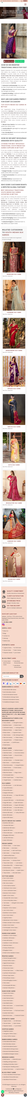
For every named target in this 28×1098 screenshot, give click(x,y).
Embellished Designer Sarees (11, 702)
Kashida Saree (17, 780)
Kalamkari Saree (7, 753)
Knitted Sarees (7, 868)
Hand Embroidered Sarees (10, 694)
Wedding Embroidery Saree (10, 1064)
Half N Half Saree (16, 850)
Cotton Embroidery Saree (10, 900)
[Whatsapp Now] (2, 1091)
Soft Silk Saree (18, 785)
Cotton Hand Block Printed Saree (6, 663)
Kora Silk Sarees (7, 797)
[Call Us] (25, 1095)
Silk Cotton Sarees (8, 883)
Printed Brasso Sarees (8, 978)
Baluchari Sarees (7, 772)
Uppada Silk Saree (8, 830)
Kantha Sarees (16, 762)
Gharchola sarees (8, 765)
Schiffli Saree (15, 742)
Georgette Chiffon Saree (9, 1033)
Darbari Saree (18, 865)
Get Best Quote (9, 61)
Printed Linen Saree (8, 968)
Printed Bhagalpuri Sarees (10, 980)
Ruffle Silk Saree (7, 810)
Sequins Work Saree (8, 993)
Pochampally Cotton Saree (10, 927)
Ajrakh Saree (20, 870)
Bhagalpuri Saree (7, 950)
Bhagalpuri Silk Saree (8, 835)
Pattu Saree (6, 983)
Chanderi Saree (19, 760)
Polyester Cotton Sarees (9, 908)
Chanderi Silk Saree (8, 825)
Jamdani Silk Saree (8, 837)
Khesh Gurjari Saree (8, 777)
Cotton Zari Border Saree (9, 890)
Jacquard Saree (7, 740)
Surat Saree (6, 850)
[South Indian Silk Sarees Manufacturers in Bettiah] (14, 41)
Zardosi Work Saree (8, 1069)
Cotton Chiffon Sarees (9, 1036)
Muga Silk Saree (7, 802)
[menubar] (25, 4)
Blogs (4, 633)
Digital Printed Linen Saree (10, 858)
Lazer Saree (6, 742)
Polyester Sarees (7, 652)
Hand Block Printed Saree (17, 666)
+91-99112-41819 (7, 622)
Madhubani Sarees (8, 1008)
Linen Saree (17, 845)
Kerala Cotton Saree (8, 925)
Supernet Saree (17, 732)
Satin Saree (6, 853)
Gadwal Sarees (7, 767)
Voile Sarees (6, 905)
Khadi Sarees (6, 745)
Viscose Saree (7, 650)
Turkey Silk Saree (20, 812)
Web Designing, (9, 1090)
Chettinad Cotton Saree (9, 888)
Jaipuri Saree (18, 730)
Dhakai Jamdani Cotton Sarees (11, 922)
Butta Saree (6, 860)
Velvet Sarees (6, 735)
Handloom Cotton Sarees (10, 935)
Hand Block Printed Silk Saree (18, 662)
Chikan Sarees (19, 737)
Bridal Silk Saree (17, 1059)
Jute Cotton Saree (8, 910)
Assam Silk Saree (7, 840)
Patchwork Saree (19, 1010)
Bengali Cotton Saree (17, 903)
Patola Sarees (17, 767)
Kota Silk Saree (19, 833)
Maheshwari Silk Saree (9, 828)
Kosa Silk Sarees (19, 807)
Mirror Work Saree (7, 1005)
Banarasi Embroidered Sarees (11, 699)
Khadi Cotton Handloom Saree (11, 953)
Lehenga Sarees (20, 727)
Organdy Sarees (7, 917)
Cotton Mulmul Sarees (9, 885)
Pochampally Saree (8, 775)
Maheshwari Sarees (8, 770)
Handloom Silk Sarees (8, 938)
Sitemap (5, 638)
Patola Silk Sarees (7, 940)
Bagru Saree (18, 772)
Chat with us (20, 61)
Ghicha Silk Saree (7, 833)
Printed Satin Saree (8, 970)
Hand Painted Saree (8, 998)
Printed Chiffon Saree (9, 960)
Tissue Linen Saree (8, 863)
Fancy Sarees (6, 722)
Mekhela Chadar (7, 755)
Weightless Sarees (8, 1031)
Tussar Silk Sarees (7, 788)
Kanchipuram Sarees (8, 870)
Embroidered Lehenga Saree (11, 697)
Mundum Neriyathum (8, 988)
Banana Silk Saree (7, 812)
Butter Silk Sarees (7, 815)
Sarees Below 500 (7, 865)
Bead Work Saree (7, 1015)
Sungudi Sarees (20, 765)
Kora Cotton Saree (8, 915)
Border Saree (18, 725)
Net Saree (14, 848)
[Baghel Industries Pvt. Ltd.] (7, 4)
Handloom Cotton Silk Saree (10, 943)
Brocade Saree (17, 873)
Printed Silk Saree (7, 790)
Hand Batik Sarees (8, 1003)
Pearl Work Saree (7, 1010)
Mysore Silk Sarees (8, 817)
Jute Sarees (19, 863)
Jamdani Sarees (7, 760)
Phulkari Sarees (18, 740)
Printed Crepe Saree (8, 975)
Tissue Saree (6, 873)
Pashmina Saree (7, 945)
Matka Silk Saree (7, 807)
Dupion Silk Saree (19, 805)
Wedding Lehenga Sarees (10, 1061)
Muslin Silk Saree (18, 802)
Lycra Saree (17, 652)
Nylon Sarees (17, 650)
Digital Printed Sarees (8, 963)
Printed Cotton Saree (8, 880)
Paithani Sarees (19, 750)
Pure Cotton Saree (8, 878)
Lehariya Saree (16, 860)
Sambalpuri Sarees (8, 757)
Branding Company (14, 1092)
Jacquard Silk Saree (8, 800)
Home (2, 15)
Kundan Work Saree (8, 1013)
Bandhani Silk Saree (8, 823)
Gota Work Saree (7, 995)
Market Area (6, 641)
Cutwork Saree (19, 1005)
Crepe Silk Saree (19, 795)
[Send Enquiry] (2, 1095)
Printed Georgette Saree (9, 958)
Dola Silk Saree (20, 800)
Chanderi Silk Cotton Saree (10, 898)
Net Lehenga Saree (18, 735)
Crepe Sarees (15, 853)
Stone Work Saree (8, 1000)
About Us (5, 631)
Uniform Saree (7, 845)
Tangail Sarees (7, 780)
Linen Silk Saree (18, 810)
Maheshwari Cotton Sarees (10, 920)
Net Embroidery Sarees (9, 692)
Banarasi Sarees (7, 750)
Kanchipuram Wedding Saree (11, 1066)
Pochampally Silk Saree (9, 985)
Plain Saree (6, 848)
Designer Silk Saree (8, 793)
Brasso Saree (6, 732)
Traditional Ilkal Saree (8, 855)
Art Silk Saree (17, 647)
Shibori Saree (19, 970)
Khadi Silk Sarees (7, 805)
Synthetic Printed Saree (9, 973)
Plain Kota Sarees (7, 737)
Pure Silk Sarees (7, 785)
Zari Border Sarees (8, 727)
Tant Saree (6, 903)
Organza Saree (7, 647)
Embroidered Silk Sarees (9, 689)
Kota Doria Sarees (19, 753)
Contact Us (6, 636)
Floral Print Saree (7, 965)
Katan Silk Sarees (7, 795)
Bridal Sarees (6, 1059)
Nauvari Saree (18, 755)
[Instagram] (3, 625)
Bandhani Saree (7, 725)
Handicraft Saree (19, 1015)
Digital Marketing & (18, 1090)
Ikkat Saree (6, 762)
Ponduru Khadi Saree (8, 948)
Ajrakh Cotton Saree (8, 895)
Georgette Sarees (18, 722)
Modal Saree (17, 868)
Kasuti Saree (20, 777)
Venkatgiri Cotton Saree (9, 930)
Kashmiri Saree (20, 1069)
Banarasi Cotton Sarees (9, 893)
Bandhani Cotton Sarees (9, 913)
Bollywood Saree (7, 730)
